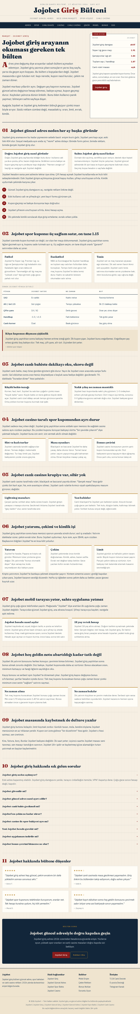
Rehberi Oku (79, 955)
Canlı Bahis (48, 25)
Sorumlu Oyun (85, 990)
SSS (113, 25)
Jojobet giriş (101, 87)
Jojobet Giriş (61, 955)
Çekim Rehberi (85, 982)
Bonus (105, 25)
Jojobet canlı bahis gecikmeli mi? (21, 806)
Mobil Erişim (84, 978)
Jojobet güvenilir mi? (14, 791)
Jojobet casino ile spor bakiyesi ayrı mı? (25, 821)
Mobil (96, 25)
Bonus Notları (85, 986)
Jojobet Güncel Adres (56, 982)
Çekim (87, 25)
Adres (28, 25)
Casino (60, 25)
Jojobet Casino (53, 990)
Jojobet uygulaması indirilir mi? (20, 836)
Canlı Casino (74, 25)
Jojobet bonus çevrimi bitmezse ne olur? (25, 844)
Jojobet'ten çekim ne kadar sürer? (22, 814)
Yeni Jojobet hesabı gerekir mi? (20, 829)
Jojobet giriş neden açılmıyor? (19, 774)
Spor (36, 25)
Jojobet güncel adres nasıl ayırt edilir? (24, 798)
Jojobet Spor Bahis (55, 986)
